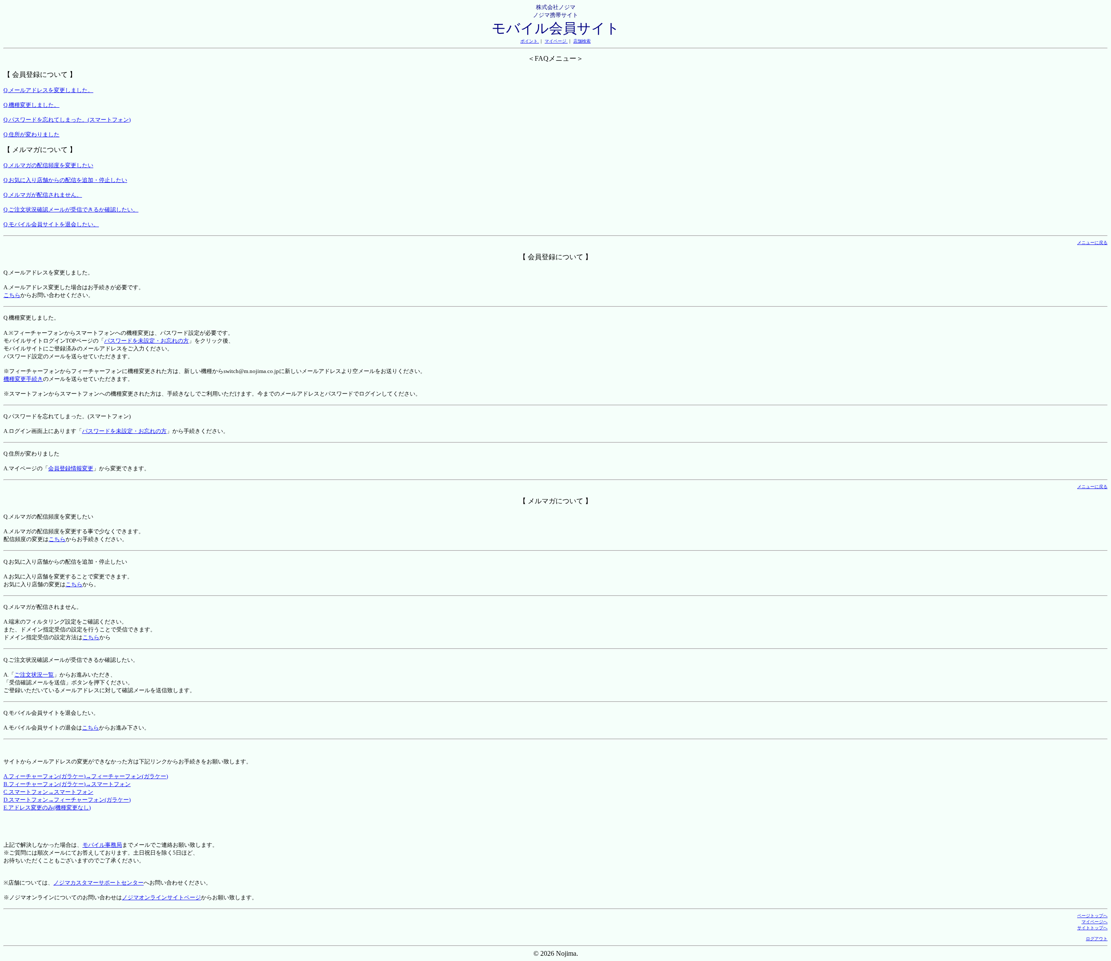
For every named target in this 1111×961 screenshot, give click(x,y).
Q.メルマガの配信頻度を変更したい (48, 165)
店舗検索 (582, 41)
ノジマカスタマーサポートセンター (98, 882)
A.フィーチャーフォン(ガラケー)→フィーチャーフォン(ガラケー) (85, 776)
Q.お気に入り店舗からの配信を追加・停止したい (65, 180)
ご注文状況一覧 (34, 674)
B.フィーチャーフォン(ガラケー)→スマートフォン (67, 784)
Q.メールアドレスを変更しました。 (48, 90)
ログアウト (1097, 938)
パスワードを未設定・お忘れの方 (146, 340)
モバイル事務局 (102, 845)
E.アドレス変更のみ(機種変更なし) (47, 807)
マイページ (556, 41)
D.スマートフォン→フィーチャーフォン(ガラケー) (67, 799)
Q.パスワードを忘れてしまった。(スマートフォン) (67, 119)
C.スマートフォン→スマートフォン (48, 792)
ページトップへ (1092, 915)
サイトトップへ (1092, 927)
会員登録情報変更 (70, 468)
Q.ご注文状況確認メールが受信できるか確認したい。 (70, 209)
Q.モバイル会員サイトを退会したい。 (51, 224)
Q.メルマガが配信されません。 (42, 195)
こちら (11, 295)
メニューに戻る (1092, 242)
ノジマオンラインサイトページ (161, 897)
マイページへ (1094, 921)
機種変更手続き (23, 379)
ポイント (529, 41)
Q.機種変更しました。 (31, 105)
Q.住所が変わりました (31, 134)
